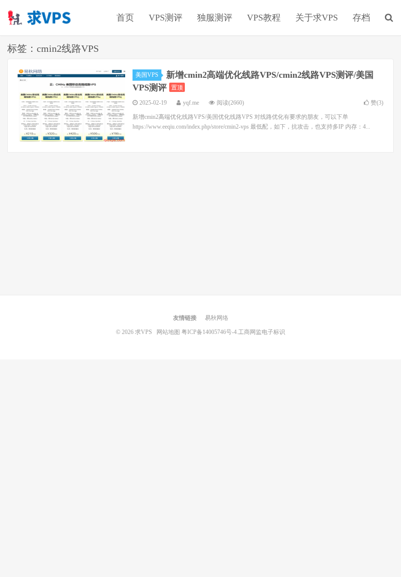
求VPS (40, 17)
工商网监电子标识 (261, 332)
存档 (361, 17)
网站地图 (168, 332)
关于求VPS (316, 17)
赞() (377, 102)
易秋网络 (216, 317)
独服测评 (214, 17)
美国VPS (146, 74)
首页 (125, 17)
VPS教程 (264, 17)
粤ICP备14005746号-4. (209, 332)
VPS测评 (165, 17)
